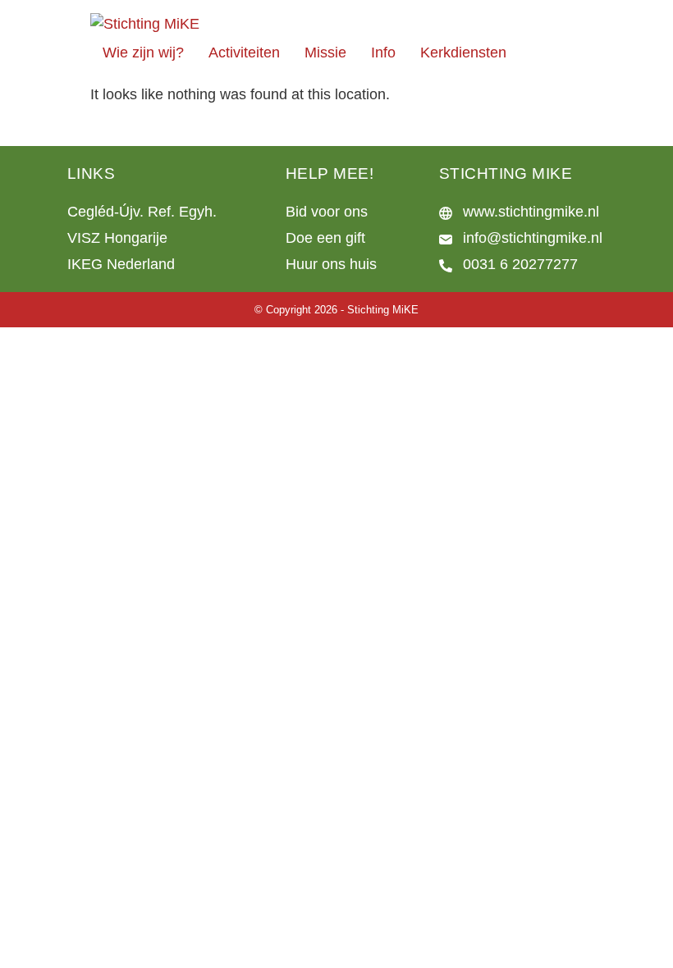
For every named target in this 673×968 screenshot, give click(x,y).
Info (383, 52)
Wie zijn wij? (143, 52)
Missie (325, 52)
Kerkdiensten (463, 52)
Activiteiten (244, 52)
